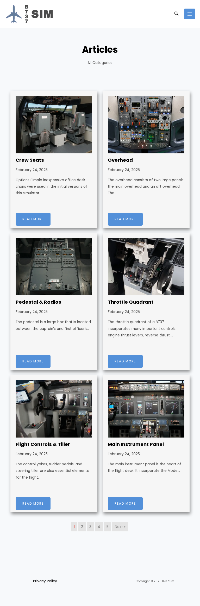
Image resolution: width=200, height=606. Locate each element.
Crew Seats (30, 160)
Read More (33, 219)
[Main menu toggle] (189, 14)
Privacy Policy (45, 581)
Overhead (120, 160)
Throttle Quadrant (130, 302)
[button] (176, 14)
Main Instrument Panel (136, 444)
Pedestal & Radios (38, 302)
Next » (120, 526)
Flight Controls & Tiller (43, 444)
